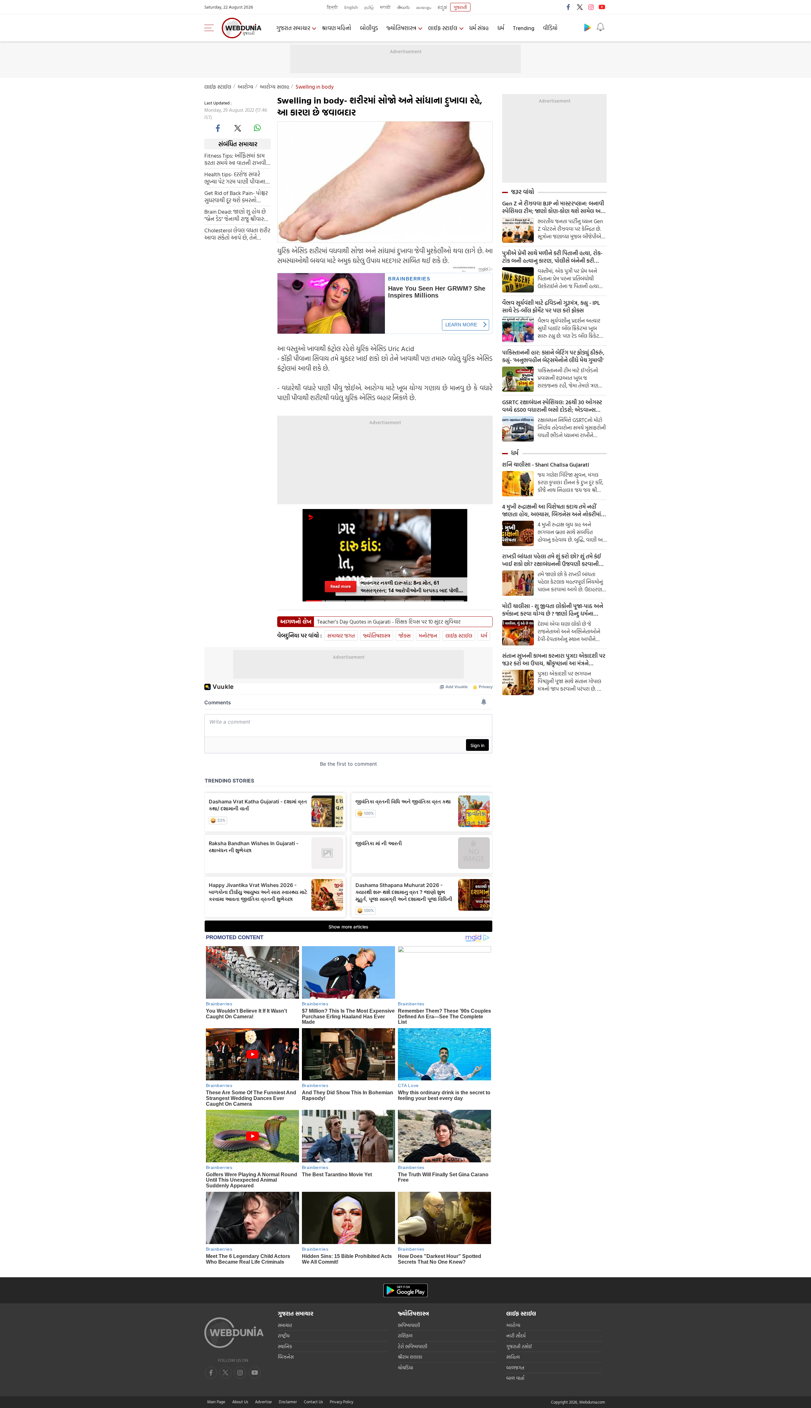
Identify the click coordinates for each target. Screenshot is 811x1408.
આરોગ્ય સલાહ (274, 87)
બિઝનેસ (286, 1357)
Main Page (216, 1402)
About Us (240, 1402)
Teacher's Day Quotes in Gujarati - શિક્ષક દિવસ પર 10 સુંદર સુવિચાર (389, 621)
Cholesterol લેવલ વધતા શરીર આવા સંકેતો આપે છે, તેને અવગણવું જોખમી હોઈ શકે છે (237, 234)
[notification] (600, 27)
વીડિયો (550, 28)
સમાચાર (285, 1325)
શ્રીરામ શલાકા (410, 1357)
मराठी (385, 7)
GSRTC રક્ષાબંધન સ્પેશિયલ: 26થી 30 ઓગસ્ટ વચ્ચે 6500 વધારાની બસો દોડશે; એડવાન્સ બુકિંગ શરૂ (552, 406)
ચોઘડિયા (405, 1367)
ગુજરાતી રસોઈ (519, 1346)
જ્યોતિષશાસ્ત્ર (401, 28)
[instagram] (591, 7)
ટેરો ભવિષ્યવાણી (412, 1346)
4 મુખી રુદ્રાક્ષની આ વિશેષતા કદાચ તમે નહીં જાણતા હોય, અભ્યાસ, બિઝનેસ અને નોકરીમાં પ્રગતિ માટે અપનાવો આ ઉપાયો (551, 510)
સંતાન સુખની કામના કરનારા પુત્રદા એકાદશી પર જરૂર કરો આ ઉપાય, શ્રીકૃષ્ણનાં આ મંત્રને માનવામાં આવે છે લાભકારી (553, 659)
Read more (340, 586)
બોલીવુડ (369, 28)
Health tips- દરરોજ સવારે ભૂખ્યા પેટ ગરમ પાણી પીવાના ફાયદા (234, 178)
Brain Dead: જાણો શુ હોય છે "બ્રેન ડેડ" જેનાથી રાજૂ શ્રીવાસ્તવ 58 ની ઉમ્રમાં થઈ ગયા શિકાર (237, 215)
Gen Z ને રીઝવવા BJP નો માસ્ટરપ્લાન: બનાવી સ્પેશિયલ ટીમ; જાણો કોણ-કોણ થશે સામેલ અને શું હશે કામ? (553, 207)
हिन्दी (332, 7)
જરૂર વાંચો (522, 191)
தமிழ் (369, 7)
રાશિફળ (405, 1335)
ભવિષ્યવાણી (409, 1325)
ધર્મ (500, 28)
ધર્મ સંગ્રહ (479, 28)
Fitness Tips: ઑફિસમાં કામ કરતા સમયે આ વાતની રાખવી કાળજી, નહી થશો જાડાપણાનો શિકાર (236, 159)
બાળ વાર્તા (515, 1378)
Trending (523, 28)
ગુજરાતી (460, 7)
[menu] (210, 28)
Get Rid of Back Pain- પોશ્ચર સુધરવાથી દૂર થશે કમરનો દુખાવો (236, 196)
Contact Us (313, 1402)
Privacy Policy (341, 1402)
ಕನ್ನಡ (442, 7)
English (351, 7)
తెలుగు (403, 7)
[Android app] (405, 1290)
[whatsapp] (257, 128)
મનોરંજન (428, 635)
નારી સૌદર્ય (516, 1335)
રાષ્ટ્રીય (284, 1335)
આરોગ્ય (245, 87)
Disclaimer (288, 1402)
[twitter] (579, 7)
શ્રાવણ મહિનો (336, 28)
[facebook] (568, 7)
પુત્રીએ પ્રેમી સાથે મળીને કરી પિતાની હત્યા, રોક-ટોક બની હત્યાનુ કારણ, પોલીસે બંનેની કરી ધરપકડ (552, 257)
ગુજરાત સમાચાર (293, 28)
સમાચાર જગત (341, 635)
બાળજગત (515, 1367)
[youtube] (602, 7)
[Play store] (587, 27)
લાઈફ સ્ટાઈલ (442, 28)
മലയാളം (423, 7)
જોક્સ (405, 635)
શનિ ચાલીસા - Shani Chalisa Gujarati (545, 464)
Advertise (263, 1402)
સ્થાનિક (285, 1346)
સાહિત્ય (513, 1357)
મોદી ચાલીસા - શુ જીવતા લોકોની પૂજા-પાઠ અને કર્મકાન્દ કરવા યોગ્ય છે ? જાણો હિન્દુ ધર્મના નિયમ (552, 610)
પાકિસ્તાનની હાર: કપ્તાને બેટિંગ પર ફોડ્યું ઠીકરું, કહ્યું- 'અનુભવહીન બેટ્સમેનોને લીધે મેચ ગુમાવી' (553, 356)
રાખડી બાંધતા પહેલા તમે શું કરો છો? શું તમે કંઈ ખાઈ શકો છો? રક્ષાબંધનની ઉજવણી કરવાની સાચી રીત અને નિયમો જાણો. (551, 560)
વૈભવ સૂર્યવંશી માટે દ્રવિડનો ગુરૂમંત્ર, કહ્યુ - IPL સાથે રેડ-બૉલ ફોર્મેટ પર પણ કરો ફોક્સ (551, 306)
